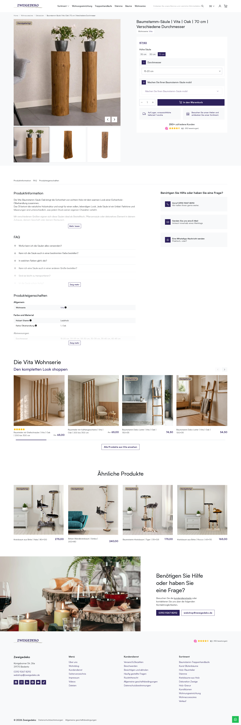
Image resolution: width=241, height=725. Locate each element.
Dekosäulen (40, 15)
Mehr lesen (74, 226)
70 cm (161, 54)
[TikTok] (44, 682)
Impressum (74, 677)
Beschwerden (131, 666)
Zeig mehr (74, 284)
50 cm (153, 54)
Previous (107, 119)
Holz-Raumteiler (187, 669)
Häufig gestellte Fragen (135, 673)
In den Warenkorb (193, 102)
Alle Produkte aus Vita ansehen (120, 447)
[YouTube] (38, 682)
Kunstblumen (185, 689)
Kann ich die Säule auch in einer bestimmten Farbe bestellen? (48, 253)
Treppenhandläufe (103, 6)
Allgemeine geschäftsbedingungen (141, 681)
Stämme (119, 6)
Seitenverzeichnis (77, 673)
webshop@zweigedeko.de (198, 612)
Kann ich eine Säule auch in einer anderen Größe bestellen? (48, 268)
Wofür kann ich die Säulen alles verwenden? (40, 245)
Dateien (72, 685)
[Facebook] (16, 682)
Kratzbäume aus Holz (189, 677)
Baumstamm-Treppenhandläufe (194, 662)
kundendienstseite (183, 598)
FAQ (35, 180)
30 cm (143, 54)
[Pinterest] (32, 682)
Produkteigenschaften (49, 180)
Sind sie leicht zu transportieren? (34, 275)
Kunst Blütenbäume (188, 666)
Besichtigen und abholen (136, 669)
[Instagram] (21, 682)
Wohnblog (74, 666)
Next (114, 119)
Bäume (128, 6)
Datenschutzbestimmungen (137, 685)
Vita (150, 31)
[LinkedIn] (27, 682)
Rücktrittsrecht (131, 677)
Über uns (73, 662)
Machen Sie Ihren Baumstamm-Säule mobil (170, 82)
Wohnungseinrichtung (82, 6)
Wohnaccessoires (27, 15)
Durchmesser (154, 62)
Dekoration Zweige (188, 681)
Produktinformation (22, 180)
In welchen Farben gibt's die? (33, 260)
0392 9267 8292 (22, 671)
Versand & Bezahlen (133, 662)
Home (16, 15)
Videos (72, 681)
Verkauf (182, 701)
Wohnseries (140, 6)
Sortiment (62, 6)
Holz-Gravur (185, 685)
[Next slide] (224, 369)
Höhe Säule (145, 49)
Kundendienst (75, 669)
